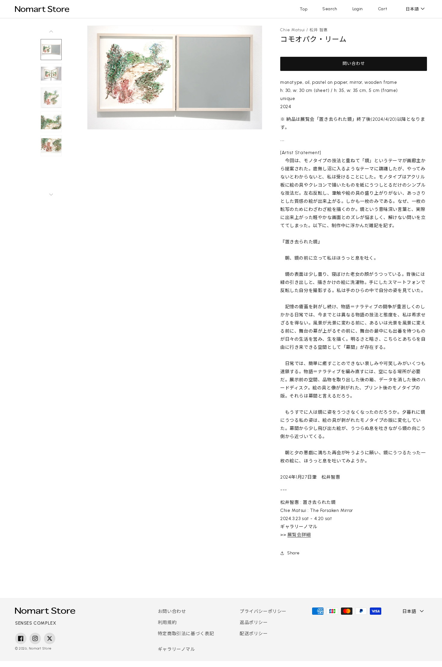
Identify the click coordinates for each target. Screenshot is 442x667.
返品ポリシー (254, 622)
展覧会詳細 (299, 535)
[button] (329, 9)
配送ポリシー (254, 633)
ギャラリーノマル (176, 649)
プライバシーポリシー (263, 611)
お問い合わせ (172, 611)
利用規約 (167, 622)
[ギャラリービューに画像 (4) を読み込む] (51, 121)
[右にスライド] (51, 194)
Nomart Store (40, 648)
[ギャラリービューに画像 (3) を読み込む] (51, 97)
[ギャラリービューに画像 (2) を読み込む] (51, 73)
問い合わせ (353, 63)
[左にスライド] (51, 32)
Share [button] (293, 553)
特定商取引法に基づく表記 (186, 633)
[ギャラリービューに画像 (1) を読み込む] (51, 49)
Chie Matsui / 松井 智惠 (304, 30)
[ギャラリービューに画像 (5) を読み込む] (51, 145)
